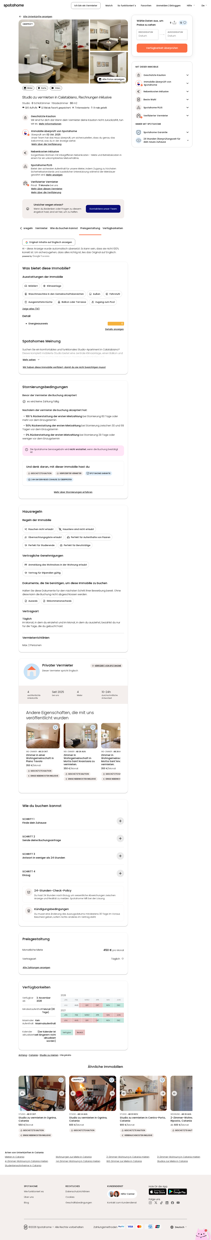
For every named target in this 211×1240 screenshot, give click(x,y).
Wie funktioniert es (34, 1191)
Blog (26, 1202)
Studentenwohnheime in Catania (23, 1165)
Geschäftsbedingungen (78, 1202)
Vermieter (41, 228)
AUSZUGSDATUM (175, 32)
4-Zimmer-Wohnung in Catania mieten (26, 1161)
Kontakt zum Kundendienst (122, 1202)
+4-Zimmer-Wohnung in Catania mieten (78, 1161)
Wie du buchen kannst (64, 228)
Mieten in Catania (14, 1156)
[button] (191, 6)
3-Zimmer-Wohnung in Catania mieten (178, 1156)
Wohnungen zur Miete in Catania (74, 1156)
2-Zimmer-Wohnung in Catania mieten (127, 1156)
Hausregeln (26, 228)
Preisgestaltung (90, 228)
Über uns (29, 1197)
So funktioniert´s (127, 5)
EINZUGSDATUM (146, 32)
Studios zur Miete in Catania (172, 1161)
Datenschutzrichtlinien (77, 1191)
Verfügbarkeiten (113, 228)
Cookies (69, 1197)
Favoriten (146, 5)
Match (109, 5)
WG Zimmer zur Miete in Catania (124, 1161)
